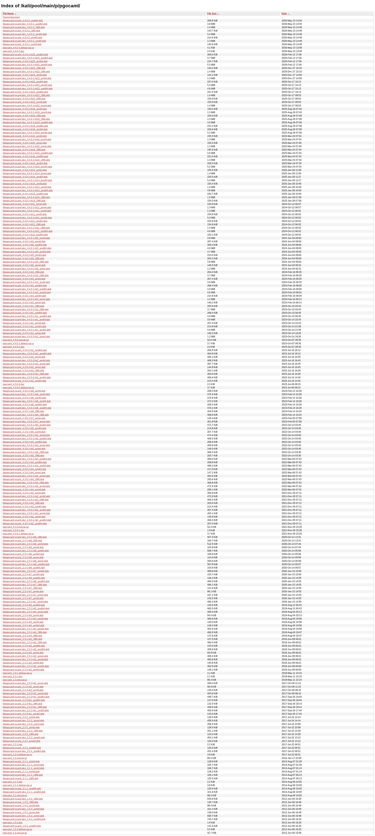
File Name (8, 13)
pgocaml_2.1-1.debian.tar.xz (17, 785)
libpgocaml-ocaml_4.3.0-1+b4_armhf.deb (24, 489)
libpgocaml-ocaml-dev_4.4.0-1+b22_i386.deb (26, 95)
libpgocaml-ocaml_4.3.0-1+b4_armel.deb (24, 472)
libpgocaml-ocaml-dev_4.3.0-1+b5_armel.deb (26, 445)
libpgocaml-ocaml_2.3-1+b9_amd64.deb (24, 567)
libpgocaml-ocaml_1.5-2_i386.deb (20, 802)
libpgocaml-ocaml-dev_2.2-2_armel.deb (23, 724)
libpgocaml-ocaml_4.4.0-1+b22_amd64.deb (25, 92)
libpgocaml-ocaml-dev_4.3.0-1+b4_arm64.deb (27, 465)
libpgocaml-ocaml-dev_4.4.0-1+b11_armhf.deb (27, 211)
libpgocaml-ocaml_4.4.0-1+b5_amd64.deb (25, 245)
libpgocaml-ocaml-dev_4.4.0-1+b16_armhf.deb (27, 139)
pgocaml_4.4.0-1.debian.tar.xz (18, 343)
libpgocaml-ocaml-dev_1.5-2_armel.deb (23, 816)
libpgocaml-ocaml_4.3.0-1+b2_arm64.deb (24, 506)
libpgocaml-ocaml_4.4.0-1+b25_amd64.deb (25, 54)
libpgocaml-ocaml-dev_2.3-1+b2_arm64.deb (26, 666)
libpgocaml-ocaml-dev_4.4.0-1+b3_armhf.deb (26, 282)
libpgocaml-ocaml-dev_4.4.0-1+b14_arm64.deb (27, 180)
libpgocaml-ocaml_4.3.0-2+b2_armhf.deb (24, 357)
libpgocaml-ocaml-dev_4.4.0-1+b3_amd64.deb (27, 289)
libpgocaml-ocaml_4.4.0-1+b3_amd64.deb (25, 285)
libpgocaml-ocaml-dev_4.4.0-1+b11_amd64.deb (27, 231)
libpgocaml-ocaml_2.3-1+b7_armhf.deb (23, 598)
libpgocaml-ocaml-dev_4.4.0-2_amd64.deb (25, 24)
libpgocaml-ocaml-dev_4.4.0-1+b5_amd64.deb (27, 248)
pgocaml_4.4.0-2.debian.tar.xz (18, 47)
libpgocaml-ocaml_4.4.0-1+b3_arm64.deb (24, 296)
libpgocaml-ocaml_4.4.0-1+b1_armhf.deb (24, 323)
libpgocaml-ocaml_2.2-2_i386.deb (20, 734)
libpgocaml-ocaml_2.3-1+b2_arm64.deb (23, 669)
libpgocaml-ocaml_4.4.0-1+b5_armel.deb (24, 265)
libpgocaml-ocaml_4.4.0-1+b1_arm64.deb (24, 326)
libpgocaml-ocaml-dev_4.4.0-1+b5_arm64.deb (27, 251)
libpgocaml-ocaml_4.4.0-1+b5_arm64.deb (24, 255)
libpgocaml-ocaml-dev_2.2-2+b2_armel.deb (25, 683)
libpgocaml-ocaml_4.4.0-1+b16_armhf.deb (25, 136)
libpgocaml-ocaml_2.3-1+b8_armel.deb (23, 557)
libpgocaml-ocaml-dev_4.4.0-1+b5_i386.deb (26, 262)
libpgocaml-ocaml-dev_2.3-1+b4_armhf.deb (25, 618)
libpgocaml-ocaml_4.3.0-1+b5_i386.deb (23, 455)
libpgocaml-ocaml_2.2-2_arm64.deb (21, 741)
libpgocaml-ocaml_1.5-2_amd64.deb (22, 826)
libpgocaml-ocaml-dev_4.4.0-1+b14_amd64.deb (28, 190)
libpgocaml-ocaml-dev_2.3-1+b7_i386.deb (25, 584)
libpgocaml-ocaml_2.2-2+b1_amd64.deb (24, 700)
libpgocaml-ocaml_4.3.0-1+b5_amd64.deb (25, 442)
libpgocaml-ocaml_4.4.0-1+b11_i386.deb (24, 224)
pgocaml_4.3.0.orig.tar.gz (16, 527)
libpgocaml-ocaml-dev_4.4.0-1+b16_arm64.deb (27, 166)
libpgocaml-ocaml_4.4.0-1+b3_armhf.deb (24, 279)
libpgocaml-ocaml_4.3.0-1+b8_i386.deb (23, 411)
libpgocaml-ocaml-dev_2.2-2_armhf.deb (23, 720)
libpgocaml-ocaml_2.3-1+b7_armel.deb (23, 591)
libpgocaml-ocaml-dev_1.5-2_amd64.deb (24, 819)
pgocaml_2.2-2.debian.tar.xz (17, 754)
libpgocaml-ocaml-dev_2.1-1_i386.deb (23, 775)
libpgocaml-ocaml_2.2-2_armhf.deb (21, 717)
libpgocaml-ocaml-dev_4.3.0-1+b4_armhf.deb (26, 486)
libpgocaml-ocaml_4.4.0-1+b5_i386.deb (23, 258)
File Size (212, 13)
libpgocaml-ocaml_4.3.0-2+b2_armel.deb (24, 367)
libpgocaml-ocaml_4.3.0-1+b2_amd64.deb (25, 523)
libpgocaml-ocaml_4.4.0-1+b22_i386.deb (24, 98)
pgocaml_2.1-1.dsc (13, 782)
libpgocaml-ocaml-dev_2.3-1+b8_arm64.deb (26, 550)
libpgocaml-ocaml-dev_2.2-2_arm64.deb (24, 737)
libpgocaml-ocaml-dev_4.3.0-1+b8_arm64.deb (27, 401)
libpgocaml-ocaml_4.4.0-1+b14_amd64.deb (25, 194)
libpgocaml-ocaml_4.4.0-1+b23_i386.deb (24, 68)
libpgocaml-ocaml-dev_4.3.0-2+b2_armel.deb (26, 364)
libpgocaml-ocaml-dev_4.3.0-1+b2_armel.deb (26, 513)
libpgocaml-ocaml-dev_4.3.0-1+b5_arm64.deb (27, 425)
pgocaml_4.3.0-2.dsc (13, 384)
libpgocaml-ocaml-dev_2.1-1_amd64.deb (24, 792)
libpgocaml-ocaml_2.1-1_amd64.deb (22, 788)
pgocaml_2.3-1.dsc (13, 676)
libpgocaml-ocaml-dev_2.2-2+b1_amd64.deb (26, 697)
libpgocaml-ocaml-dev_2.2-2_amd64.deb (24, 751)
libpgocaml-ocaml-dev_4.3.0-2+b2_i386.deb (26, 374)
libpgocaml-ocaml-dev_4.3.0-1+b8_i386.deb (26, 415)
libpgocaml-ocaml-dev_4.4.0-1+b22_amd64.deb (28, 88)
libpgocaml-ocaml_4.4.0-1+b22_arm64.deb (25, 81)
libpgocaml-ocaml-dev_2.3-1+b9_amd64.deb (26, 564)
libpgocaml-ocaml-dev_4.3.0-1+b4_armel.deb (26, 476)
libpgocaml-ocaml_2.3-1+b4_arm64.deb (23, 625)
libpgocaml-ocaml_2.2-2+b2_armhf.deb (23, 690)
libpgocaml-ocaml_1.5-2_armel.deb (21, 812)
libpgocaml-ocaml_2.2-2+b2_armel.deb (23, 686)
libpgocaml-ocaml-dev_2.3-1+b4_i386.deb (25, 632)
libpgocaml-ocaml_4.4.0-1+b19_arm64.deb (25, 129)
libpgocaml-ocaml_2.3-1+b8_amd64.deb (24, 578)
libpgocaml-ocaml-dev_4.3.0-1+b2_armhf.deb (26, 496)
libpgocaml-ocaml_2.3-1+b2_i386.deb (22, 639)
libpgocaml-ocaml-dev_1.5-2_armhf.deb (23, 809)
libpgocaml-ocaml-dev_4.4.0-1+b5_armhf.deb (26, 238)
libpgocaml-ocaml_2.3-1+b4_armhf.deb (23, 622)
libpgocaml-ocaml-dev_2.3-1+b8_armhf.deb (25, 544)
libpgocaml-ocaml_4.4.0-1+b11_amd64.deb (25, 234)
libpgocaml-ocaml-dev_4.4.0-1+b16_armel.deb (27, 146)
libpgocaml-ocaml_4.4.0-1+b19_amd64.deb (25, 126)
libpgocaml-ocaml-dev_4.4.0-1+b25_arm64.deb (27, 64)
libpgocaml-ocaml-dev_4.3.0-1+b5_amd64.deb (27, 438)
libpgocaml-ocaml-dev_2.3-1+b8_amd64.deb (26, 581)
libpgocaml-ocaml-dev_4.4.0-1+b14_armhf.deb (27, 187)
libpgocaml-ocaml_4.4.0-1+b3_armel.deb (24, 302)
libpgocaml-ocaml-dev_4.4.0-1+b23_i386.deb (26, 71)
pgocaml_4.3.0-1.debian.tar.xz (18, 533)
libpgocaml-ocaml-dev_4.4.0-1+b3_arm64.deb (27, 292)
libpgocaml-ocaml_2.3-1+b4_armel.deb (23, 615)
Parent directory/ (11, 17)
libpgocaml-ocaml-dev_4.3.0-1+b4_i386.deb (26, 482)
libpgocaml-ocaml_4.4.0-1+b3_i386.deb (23, 272)
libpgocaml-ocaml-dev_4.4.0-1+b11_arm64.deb (27, 217)
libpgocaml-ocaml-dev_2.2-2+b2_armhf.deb (25, 693)
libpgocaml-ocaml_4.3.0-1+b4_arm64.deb (24, 469)
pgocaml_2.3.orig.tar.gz (15, 680)
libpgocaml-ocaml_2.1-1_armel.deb (21, 761)
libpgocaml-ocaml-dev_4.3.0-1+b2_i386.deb (26, 499)
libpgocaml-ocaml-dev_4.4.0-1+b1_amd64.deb (27, 316)
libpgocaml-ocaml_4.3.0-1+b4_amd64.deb (25, 462)
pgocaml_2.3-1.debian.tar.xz (17, 673)
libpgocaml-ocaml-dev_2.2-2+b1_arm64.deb (26, 710)
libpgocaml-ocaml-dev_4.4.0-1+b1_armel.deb (26, 336)
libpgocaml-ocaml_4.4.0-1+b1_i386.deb (23, 306)
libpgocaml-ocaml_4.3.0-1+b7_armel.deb (24, 418)
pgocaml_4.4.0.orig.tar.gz (16, 340)
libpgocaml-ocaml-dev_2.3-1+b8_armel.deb (25, 561)
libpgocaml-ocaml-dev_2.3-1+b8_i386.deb (25, 537)
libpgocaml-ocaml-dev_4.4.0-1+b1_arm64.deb (27, 330)
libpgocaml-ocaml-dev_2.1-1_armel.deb (23, 765)
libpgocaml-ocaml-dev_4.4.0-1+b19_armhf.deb (27, 112)
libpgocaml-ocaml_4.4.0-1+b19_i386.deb (24, 115)
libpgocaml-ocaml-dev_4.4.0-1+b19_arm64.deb (27, 132)
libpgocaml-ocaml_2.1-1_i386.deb (20, 778)
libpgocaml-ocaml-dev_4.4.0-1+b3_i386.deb (26, 275)
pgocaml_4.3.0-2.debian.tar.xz (18, 387)
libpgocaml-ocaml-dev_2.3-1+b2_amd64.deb (26, 649)
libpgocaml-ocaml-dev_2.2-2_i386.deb (23, 731)
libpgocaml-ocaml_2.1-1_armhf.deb (21, 771)
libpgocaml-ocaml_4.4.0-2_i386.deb (21, 30)
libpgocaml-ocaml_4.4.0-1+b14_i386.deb (24, 200)
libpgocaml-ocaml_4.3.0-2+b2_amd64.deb (25, 350)
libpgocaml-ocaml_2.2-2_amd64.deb (22, 748)
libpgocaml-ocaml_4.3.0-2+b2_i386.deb (23, 370)
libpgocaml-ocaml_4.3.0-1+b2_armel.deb (24, 516)
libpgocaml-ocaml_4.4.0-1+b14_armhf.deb (25, 183)
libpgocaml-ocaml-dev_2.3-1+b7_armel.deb (25, 595)
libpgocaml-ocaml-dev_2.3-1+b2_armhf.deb (25, 659)
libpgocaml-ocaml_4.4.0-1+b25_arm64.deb (25, 61)
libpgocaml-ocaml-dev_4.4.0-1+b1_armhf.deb (26, 319)
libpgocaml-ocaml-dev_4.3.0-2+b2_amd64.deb (27, 353)
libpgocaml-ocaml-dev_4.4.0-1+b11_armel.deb (27, 207)
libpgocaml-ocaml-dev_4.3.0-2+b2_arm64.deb (27, 377)
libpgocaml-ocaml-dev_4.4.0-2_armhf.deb (24, 41)
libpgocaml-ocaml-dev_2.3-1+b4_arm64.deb (26, 629)
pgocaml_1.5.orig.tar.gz (15, 833)
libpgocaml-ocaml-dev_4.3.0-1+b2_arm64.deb (27, 510)
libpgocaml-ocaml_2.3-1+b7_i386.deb (22, 588)
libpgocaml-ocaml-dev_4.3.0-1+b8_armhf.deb (26, 394)
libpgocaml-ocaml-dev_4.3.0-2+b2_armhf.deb (26, 360)
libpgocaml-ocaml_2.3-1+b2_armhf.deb (23, 663)
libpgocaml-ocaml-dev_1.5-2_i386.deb (23, 799)
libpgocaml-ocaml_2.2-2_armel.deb (21, 727)
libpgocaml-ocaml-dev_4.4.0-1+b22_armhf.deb (27, 105)
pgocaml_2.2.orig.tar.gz (15, 758)
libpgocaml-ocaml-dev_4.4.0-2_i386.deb (24, 27)
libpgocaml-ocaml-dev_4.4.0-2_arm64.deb (25, 34)
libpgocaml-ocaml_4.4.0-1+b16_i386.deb (24, 149)
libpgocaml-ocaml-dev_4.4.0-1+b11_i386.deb (26, 228)
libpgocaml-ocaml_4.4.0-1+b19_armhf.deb (25, 109)
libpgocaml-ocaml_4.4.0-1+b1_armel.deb (24, 333)
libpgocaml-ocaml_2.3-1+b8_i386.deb (22, 540)
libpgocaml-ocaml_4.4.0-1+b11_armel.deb (25, 204)
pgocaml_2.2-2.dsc (13, 744)
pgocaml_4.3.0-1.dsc (13, 530)
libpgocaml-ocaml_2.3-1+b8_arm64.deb (23, 554)
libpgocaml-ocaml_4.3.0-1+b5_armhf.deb (24, 432)
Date (284, 13)
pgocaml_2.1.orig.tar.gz (15, 795)
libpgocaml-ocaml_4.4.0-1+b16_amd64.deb (25, 156)
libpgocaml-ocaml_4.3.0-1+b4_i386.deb (23, 479)
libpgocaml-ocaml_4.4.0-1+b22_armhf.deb (25, 102)
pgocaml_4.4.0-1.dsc (13, 347)
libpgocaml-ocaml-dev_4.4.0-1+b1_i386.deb (26, 309)
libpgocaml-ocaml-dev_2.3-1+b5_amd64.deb (26, 608)
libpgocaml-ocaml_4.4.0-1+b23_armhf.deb (25, 75)
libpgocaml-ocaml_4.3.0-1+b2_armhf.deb (24, 493)
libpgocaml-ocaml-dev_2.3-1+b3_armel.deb (25, 656)
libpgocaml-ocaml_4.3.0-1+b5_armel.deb (24, 448)
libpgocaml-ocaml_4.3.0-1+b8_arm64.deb (24, 398)
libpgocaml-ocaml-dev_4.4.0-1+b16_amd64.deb (28, 153)
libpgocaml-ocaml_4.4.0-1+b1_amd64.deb (25, 313)
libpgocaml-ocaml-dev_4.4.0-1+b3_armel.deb (26, 299)
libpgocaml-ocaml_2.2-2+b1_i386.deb (22, 703)
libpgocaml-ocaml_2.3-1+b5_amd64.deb (24, 605)
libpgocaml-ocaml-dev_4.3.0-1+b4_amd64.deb (27, 459)
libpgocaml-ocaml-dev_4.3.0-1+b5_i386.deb (26, 452)
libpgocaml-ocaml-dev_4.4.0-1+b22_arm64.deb (27, 85)
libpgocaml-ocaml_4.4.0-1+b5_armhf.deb (24, 241)
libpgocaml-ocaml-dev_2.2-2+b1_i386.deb (25, 707)
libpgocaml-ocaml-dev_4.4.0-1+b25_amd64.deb (28, 58)
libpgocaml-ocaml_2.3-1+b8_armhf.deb (23, 547)
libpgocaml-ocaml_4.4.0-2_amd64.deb (23, 20)
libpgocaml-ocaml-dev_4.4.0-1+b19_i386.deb (26, 119)
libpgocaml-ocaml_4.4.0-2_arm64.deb (22, 37)
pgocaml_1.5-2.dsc (13, 822)
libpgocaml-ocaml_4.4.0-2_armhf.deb (22, 44)
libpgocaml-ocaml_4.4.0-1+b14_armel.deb (25, 170)
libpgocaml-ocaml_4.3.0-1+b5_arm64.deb (24, 428)
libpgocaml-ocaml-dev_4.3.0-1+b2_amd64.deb (27, 520)
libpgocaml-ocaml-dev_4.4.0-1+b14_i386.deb (26, 197)
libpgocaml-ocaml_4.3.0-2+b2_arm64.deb (24, 381)
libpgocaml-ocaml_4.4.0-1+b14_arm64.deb (25, 177)
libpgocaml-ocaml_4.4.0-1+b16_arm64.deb (25, 163)
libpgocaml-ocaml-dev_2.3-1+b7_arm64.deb (26, 571)
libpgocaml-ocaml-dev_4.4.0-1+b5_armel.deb (26, 268)
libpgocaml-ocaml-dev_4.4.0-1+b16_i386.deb (26, 160)
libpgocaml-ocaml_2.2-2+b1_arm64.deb (23, 714)
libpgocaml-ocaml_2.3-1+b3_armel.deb (23, 652)
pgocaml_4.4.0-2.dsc (13, 51)
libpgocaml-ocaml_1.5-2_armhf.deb (21, 805)
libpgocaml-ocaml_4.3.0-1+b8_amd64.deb (25, 404)
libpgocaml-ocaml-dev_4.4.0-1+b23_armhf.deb (27, 78)
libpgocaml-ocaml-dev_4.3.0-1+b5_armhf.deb (26, 435)
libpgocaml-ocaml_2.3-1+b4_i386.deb (22, 635)
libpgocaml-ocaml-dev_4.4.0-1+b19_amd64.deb (28, 122)
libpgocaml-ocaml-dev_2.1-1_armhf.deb (23, 768)
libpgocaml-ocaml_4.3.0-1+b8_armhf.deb (24, 391)
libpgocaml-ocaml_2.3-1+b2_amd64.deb (24, 646)
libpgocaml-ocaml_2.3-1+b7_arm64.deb (23, 574)
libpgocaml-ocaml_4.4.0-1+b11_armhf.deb (25, 214)
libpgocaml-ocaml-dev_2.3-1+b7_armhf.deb (25, 601)
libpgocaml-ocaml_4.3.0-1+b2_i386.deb (23, 503)
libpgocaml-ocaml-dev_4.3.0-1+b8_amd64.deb (27, 408)
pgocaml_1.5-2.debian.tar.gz (17, 829)
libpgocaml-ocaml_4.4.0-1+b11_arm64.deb (25, 221)
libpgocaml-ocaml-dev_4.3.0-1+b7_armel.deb (26, 421)
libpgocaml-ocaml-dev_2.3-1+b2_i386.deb (25, 642)
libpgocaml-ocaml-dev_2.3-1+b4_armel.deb (25, 612)
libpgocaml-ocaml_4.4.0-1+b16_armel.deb (25, 143)
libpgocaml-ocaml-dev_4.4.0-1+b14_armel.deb (27, 173)
